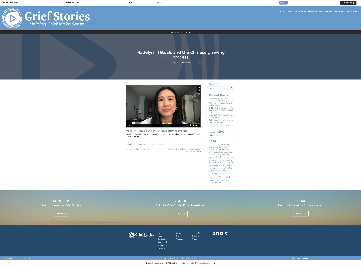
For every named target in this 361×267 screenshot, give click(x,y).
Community (223, 147)
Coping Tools (162, 242)
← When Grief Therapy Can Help (138, 149)
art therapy (225, 145)
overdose (219, 171)
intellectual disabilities (225, 162)
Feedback (180, 239)
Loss (216, 165)
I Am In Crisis (196, 233)
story (211, 177)
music (228, 168)
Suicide (216, 178)
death (216, 152)
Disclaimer (196, 236)
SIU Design (303, 258)
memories (212, 168)
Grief (227, 157)
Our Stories (162, 239)
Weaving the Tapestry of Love (220, 125)
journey (211, 165)
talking (212, 180)
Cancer (211, 147)
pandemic (215, 173)
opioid (211, 171)
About (160, 236)
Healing (229, 160)
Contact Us (162, 248)
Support (224, 177)
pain (224, 171)
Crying (211, 152)
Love (230, 165)
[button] (180, 214)
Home (160, 233)
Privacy (194, 239)
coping (222, 149)
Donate (179, 233)
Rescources (162, 245)
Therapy (217, 180)
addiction (211, 145)
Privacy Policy (189, 263)
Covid (228, 149)
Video (200, 62)
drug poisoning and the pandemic (219, 154)
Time (221, 180)
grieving (219, 160)
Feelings (220, 157)
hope (214, 162)
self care (230, 174)
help (210, 162)
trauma (218, 183)
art (219, 145)
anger (216, 145)
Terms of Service (203, 263)
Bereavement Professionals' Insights (183, 62)
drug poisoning (225, 152)
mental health (221, 168)
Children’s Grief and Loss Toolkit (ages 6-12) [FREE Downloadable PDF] (221, 110)
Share (178, 236)
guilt (224, 160)
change (216, 147)
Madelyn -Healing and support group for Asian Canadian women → (183, 150)
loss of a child (223, 165)
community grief (214, 149)
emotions (212, 157)
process (224, 174)
